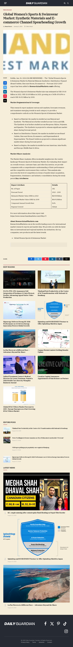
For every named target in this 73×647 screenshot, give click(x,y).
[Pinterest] (5, 96)
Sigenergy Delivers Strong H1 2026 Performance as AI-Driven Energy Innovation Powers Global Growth (16, 324)
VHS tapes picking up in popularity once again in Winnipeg (30, 447)
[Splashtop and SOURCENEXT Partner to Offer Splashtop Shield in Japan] (54, 310)
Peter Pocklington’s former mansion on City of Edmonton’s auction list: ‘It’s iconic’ (38, 438)
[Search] (64, 3)
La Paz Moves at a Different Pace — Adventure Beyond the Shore (16, 351)
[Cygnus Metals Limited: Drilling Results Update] (54, 338)
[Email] (5, 100)
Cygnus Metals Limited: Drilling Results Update (53, 351)
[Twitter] (5, 87)
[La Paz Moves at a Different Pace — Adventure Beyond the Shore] (19, 338)
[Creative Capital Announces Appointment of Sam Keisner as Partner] (54, 365)
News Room (8, 26)
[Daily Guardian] (36, 3)
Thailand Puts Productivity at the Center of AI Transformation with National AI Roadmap (53, 293)
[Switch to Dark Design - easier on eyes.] (68, 3)
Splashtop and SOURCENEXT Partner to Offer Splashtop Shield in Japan (53, 323)
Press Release (7, 10)
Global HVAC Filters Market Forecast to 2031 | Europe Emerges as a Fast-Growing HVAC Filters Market (19, 409)
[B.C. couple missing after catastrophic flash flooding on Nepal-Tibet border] (36, 491)
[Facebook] (5, 83)
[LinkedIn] (5, 92)
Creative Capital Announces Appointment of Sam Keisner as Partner (53, 378)
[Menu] (5, 3)
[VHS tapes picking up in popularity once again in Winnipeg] (6, 449)
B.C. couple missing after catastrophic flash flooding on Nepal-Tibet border (36, 513)
